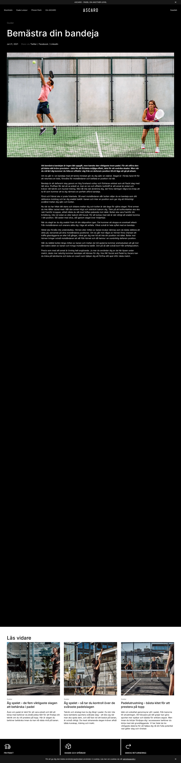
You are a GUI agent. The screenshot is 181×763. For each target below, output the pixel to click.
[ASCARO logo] (90, 11)
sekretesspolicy (129, 759)
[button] (173, 10)
